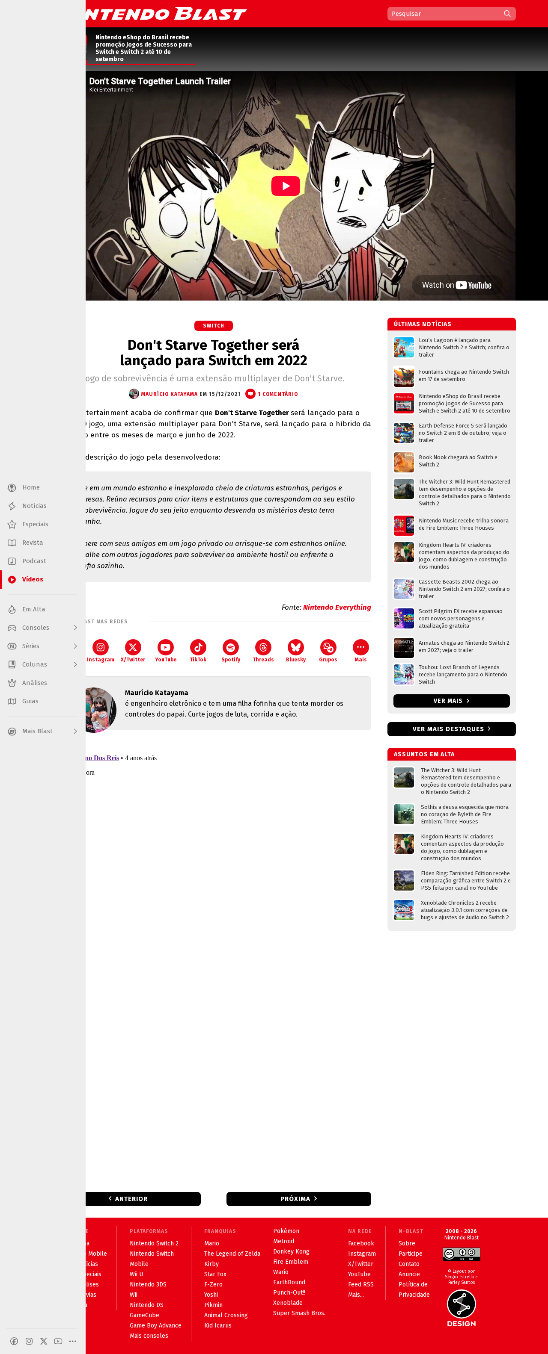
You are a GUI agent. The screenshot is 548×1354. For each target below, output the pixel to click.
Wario (281, 1272)
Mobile (139, 1264)
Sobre (407, 1243)
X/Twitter (133, 660)
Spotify (230, 660)
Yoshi (211, 1294)
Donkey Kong (291, 1251)
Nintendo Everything (337, 607)
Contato (409, 1264)
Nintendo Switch (152, 1253)
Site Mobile (91, 1253)
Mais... (356, 1294)
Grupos (328, 660)
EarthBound (289, 1282)
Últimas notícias (423, 324)
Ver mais (449, 701)
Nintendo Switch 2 (154, 1243)
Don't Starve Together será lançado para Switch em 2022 (213, 352)
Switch (213, 326)
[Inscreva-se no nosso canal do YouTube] (58, 1341)
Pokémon (286, 1231)
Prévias (86, 1294)
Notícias (87, 1264)
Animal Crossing (226, 1315)
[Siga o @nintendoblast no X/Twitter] (43, 1341)
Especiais (88, 1274)
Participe (411, 1253)
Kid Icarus (218, 1325)
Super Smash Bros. (299, 1313)
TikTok (198, 660)
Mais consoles (149, 1335)
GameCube (144, 1315)
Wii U (136, 1274)
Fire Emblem (290, 1262)
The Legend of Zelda (232, 1253)
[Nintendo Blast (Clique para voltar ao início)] (152, 13)
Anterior (131, 1199)
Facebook (361, 1243)
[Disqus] (213, 850)
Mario (211, 1243)
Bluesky (296, 660)
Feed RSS (361, 1284)
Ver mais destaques (448, 729)
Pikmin (213, 1305)
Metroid (283, 1241)
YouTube (165, 660)
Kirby (211, 1264)
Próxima (295, 1199)
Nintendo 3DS (148, 1284)
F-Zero (213, 1284)
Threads (263, 660)
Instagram (100, 660)
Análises (87, 1284)
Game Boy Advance (156, 1325)
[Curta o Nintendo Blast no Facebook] (14, 1341)
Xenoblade (288, 1303)
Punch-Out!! (289, 1292)
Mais (361, 660)
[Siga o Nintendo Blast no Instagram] (29, 1341)
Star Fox (215, 1274)
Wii (133, 1294)
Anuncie (409, 1274)
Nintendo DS (147, 1305)
